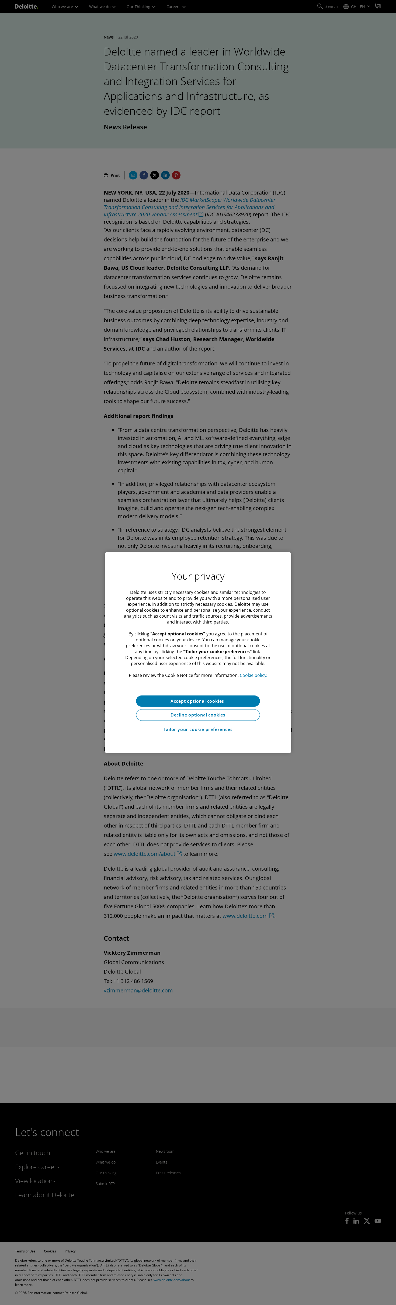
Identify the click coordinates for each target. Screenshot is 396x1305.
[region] (198, 652)
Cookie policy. (253, 675)
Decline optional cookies (198, 715)
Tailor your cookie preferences (198, 729)
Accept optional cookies (198, 701)
